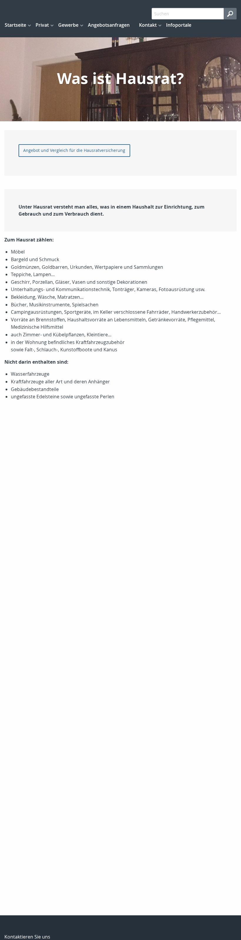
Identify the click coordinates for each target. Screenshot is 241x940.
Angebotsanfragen (109, 25)
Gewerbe (68, 25)
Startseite (15, 25)
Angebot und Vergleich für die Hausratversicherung (74, 150)
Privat (42, 25)
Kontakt (148, 25)
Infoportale (178, 25)
